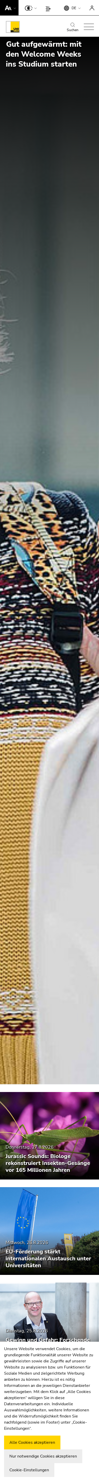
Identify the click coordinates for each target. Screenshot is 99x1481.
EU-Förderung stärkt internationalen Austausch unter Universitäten (48, 1258)
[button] (9, 7)
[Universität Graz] (13, 28)
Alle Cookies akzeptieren (32, 1442)
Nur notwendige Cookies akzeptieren (43, 1456)
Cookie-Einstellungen (29, 1470)
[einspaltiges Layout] (49, 7)
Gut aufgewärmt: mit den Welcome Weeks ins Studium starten (43, 54)
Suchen (72, 30)
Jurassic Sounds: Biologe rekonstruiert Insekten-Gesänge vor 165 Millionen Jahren (48, 1163)
